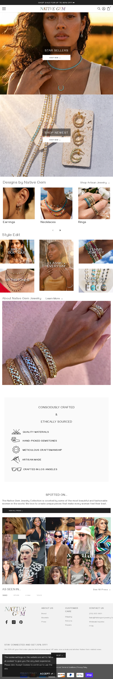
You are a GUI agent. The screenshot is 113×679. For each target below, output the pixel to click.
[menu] (4, 8)
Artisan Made (31, 460)
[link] (56, 362)
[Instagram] (14, 622)
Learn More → (54, 299)
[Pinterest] (21, 622)
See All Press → (102, 590)
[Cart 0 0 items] (108, 8)
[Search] (99, 8)
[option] (5, 595)
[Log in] (103, 8)
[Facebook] (6, 622)
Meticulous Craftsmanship (42, 450)
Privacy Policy (82, 668)
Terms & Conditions (69, 668)
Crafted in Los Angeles (40, 469)
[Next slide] (60, 230)
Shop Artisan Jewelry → (95, 183)
